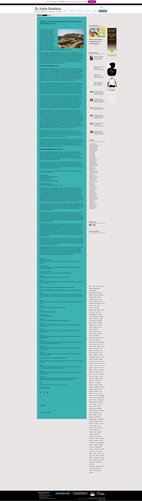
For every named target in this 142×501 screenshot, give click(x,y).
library (95, 414)
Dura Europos (97, 303)
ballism (64, 384)
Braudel (91, 299)
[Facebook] (97, 494)
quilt (96, 442)
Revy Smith (96, 318)
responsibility (98, 447)
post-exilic (96, 440)
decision (91, 369)
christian (100, 354)
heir (97, 393)
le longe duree (95, 412)
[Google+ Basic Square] (94, 225)
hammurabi (92, 393)
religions (60, 384)
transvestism (99, 462)
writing (95, 470)
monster (101, 421)
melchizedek (100, 419)
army (97, 337)
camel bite (95, 352)
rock (100, 449)
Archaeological (92, 290)
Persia (90, 316)
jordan (94, 406)
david (102, 367)
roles (103, 449)
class (100, 357)
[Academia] (102, 494)
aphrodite (100, 333)
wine (101, 468)
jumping (91, 408)
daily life (91, 367)
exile (96, 380)
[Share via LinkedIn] (47, 392)
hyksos (94, 399)
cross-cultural (97, 363)
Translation (99, 320)
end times (91, 378)
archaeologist (96, 335)
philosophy (92, 438)
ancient (91, 329)
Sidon (101, 318)
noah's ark (100, 427)
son (104, 453)
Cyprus (100, 299)
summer (102, 455)
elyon (102, 376)
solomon (100, 453)
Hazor (94, 305)
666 (99, 286)
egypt (96, 376)
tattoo (90, 459)
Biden (99, 297)
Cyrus (90, 301)
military (96, 421)
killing (90, 410)
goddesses (91, 389)
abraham (100, 322)
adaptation (91, 325)
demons (102, 369)
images (102, 399)
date (99, 367)
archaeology (42, 384)
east (93, 376)
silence (91, 453)
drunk (97, 374)
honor (95, 397)
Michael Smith (92, 310)
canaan (101, 352)
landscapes (102, 410)
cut (102, 365)
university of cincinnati (94, 466)
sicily (101, 451)
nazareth (94, 425)
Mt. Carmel (92, 312)
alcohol (91, 327)
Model (98, 310)
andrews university (94, 331)
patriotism (96, 434)
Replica (91, 318)
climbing (91, 359)
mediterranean (93, 419)
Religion (101, 316)
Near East (97, 312)
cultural (103, 363)
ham (101, 391)
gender (96, 384)
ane (100, 331)
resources (91, 447)
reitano (91, 444)
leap (101, 412)
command (91, 361)
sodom (95, 453)
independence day (93, 402)
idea (98, 399)
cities (96, 357)
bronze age (96, 350)
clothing (96, 359)
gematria (91, 384)
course (96, 361)
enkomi (101, 378)
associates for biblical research (96, 342)
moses (90, 423)
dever (90, 374)
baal (55, 384)
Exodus (91, 305)
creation (101, 361)
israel (100, 404)
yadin (99, 470)
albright (100, 325)
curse (99, 365)
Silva (90, 320)
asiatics (91, 339)
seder (97, 451)
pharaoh (98, 436)
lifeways (100, 414)
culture (51, 384)
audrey (95, 344)
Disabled (91, 303)
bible (101, 348)
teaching (95, 459)
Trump (90, 322)
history (47, 384)
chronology (92, 357)
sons (90, 455)
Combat (96, 299)
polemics (102, 438)
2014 (90, 286)
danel (95, 367)
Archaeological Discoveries (95, 292)
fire (94, 382)
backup (98, 346)
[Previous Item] (91, 32)
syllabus (91, 457)
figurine (91, 382)
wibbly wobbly (95, 468)
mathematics (98, 417)
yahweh (91, 472)
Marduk (97, 307)
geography (97, 387)
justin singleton (98, 408)
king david (95, 410)
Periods (100, 314)
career (90, 354)
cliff (103, 357)
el (57, 384)
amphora (95, 327)
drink (94, 374)
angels (90, 333)
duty (90, 376)
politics (91, 440)
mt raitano (95, 423)
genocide (91, 387)
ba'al (99, 344)
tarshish (102, 457)
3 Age (93, 286)
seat (94, 451)
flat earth (98, 382)
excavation (91, 380)
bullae (90, 352)
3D (96, 286)
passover (91, 434)
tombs (102, 459)
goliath (100, 389)
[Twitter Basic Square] (92, 225)
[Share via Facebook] (40, 392)
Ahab (102, 286)
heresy (100, 393)
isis (98, 404)
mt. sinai (101, 423)
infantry (101, 402)
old (98, 429)
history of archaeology (98, 395)
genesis (101, 384)
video (102, 466)
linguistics (91, 417)
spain (93, 455)
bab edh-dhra (92, 346)
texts (99, 459)
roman (90, 451)
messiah (91, 421)
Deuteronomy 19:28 (97, 301)
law (90, 412)
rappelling (101, 442)
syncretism (96, 457)
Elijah (103, 303)
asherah (101, 337)
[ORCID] (103, 494)
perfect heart (92, 436)
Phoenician (95, 316)
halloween (96, 391)
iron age (94, 404)
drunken (102, 374)
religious (101, 444)
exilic (99, 380)
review (96, 449)
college (101, 359)
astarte (91, 344)
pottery (101, 440)
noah (95, 427)
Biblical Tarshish (93, 297)
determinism (92, 372)
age (96, 325)
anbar (100, 327)
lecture (91, 414)
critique (91, 363)
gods (96, 389)
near (99, 425)
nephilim (91, 427)
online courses (92, 432)
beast (90, 348)
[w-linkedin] (100, 494)
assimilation (97, 339)
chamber (95, 354)
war (90, 468)
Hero (98, 305)
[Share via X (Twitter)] (44, 392)
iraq (90, 404)
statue (97, 455)
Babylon (91, 295)
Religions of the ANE (45, 387)
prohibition (92, 442)
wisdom (91, 470)
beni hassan (96, 348)
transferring (92, 462)
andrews (96, 329)
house (90, 399)
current (95, 365)
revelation (91, 449)
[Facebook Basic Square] (90, 225)
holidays (91, 397)
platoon (97, 438)
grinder (91, 391)
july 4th (99, 406)
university (91, 464)
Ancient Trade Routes (94, 288)
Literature (91, 307)
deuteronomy (99, 372)
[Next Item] (103, 32)
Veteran (95, 322)
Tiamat (94, 320)
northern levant (93, 429)
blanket (91, 350)
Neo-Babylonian (93, 314)
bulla (101, 350)
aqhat (90, 335)
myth (90, 425)
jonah (90, 406)
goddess (103, 387)
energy (96, 378)
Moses (102, 310)
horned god (101, 397)
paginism (99, 432)
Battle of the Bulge (98, 295)
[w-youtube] (98, 494)
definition (96, 369)
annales (95, 333)
